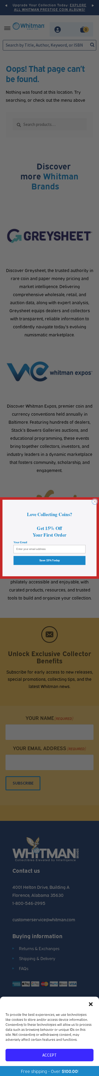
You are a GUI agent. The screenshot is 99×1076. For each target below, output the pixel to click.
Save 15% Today (49, 560)
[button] (91, 1003)
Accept (49, 1055)
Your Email (20, 542)
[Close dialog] (95, 501)
